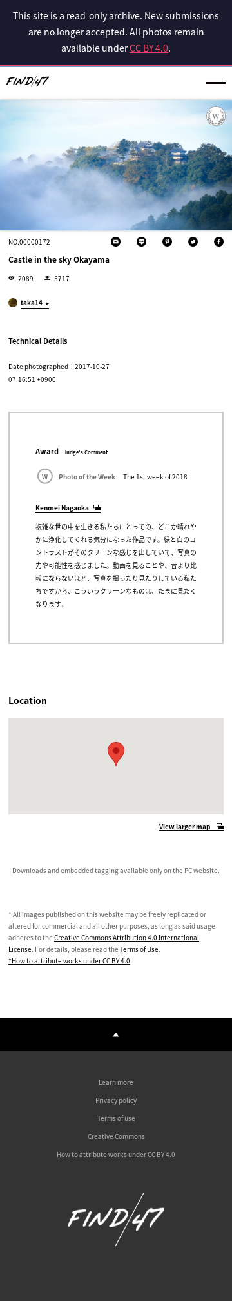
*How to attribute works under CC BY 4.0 (69, 960)
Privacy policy (116, 1100)
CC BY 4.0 (149, 47)
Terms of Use (139, 949)
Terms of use (116, 1118)
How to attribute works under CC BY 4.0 (116, 1154)
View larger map (184, 827)
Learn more (116, 1082)
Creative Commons (116, 1136)
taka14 (32, 302)
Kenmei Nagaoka (62, 507)
